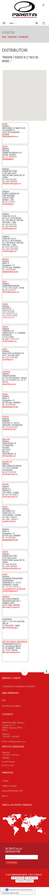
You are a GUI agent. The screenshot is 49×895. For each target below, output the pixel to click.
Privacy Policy (18, 878)
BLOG (4, 796)
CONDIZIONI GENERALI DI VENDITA (18, 686)
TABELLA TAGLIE (9, 786)
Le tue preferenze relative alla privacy (20, 889)
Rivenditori (12, 37)
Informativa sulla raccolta (10, 893)
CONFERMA (11, 862)
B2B (3, 700)
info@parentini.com (17, 741)
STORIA (5, 781)
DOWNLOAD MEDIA (11, 706)
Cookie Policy (32, 878)
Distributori (23, 37)
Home (4, 37)
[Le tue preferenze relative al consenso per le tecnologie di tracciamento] (46, 671)
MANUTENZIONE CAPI (12, 791)
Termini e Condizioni (25, 881)
